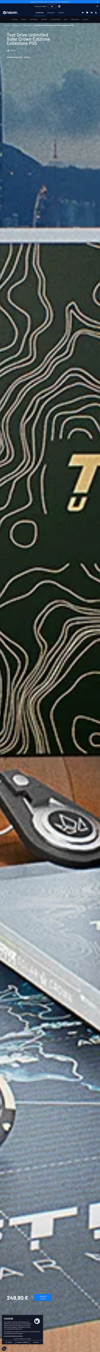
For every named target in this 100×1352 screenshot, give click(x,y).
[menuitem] (39, 13)
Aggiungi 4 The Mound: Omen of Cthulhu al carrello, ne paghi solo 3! (50, 2)
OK (52, 6)
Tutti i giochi (26, 25)
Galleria (27, 57)
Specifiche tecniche (14, 57)
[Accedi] (96, 12)
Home (7, 25)
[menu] (50, 12)
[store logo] (10, 13)
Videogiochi (16, 25)
